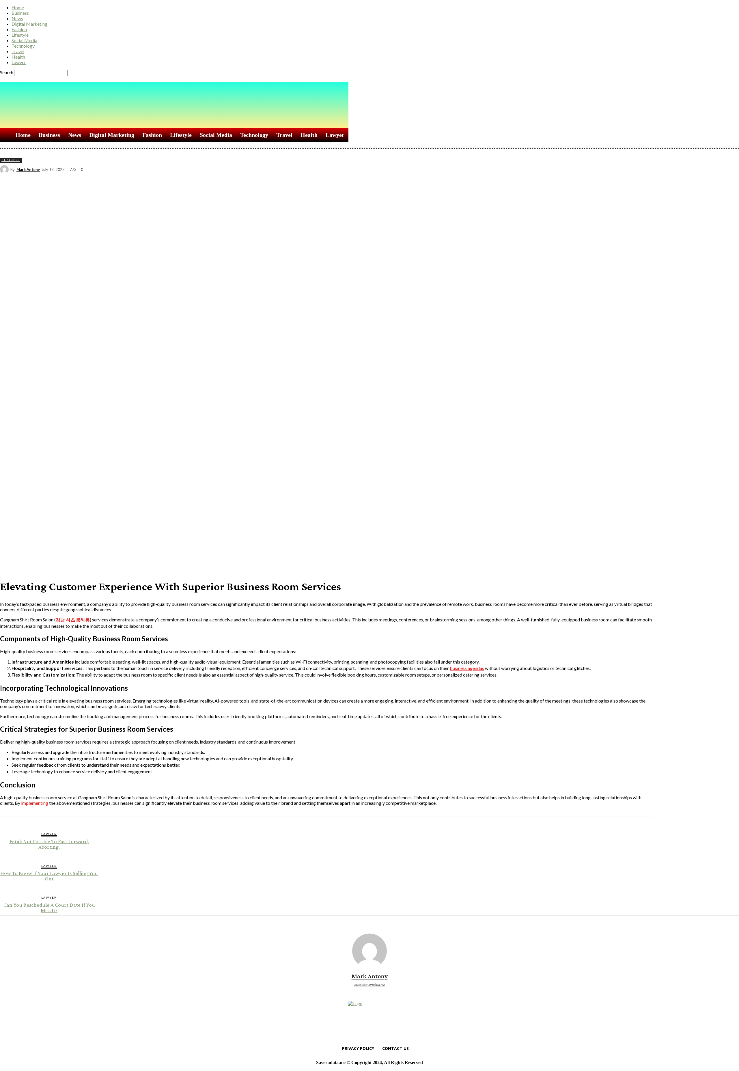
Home (18, 7)
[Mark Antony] (5, 169)
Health (18, 56)
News (17, 18)
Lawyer (19, 62)
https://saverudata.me (369, 984)
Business (20, 13)
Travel (18, 51)
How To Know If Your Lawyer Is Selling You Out (49, 876)
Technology (23, 46)
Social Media (24, 40)
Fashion (19, 29)
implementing (34, 803)
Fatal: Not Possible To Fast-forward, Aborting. (49, 844)
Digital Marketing (29, 24)
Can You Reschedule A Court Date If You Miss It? (49, 907)
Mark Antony (28, 170)
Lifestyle (20, 35)
